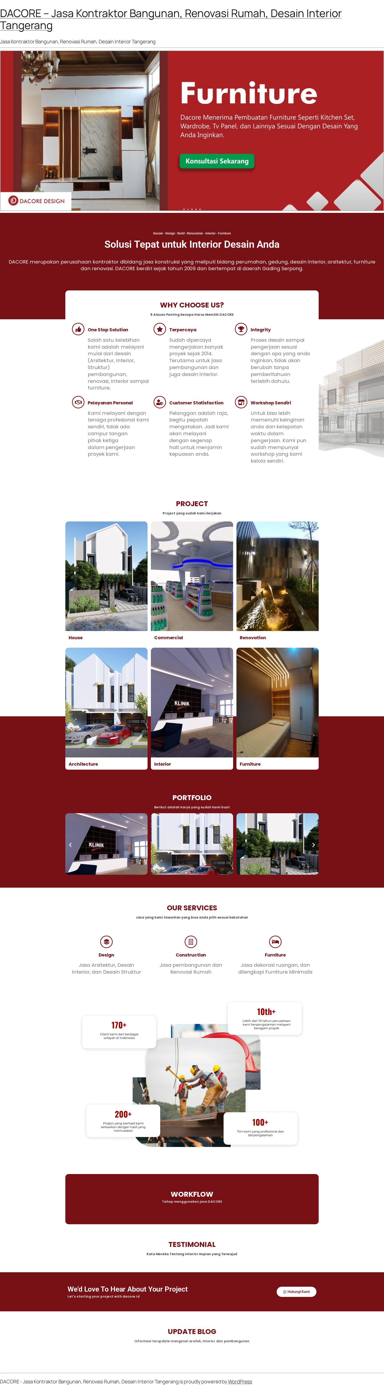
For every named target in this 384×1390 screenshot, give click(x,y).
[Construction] (191, 942)
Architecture (83, 764)
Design (106, 955)
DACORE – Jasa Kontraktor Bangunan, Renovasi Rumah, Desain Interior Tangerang (171, 19)
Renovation (253, 638)
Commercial (168, 638)
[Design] (106, 942)
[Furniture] (275, 942)
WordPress (240, 1381)
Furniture (250, 764)
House (76, 638)
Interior (162, 764)
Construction (191, 955)
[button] (184, 209)
